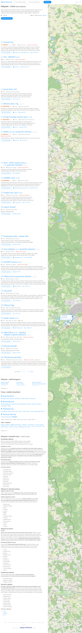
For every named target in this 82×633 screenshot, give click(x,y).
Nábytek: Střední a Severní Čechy (20, 419)
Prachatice (38, 404)
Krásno (15, 426)
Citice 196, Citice (22, 45)
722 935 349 (17, 300)
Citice (12, 424)
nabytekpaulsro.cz (19, 257)
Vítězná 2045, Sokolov (12, 167)
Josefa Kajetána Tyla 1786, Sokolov (15, 337)
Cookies (24, 624)
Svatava (18, 427)
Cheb (2, 417)
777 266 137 (17, 313)
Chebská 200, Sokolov (24, 106)
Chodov (37, 424)
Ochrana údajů (39, 622)
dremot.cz (17, 67)
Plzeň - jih (15, 411)
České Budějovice (6, 404)
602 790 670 (24, 127)
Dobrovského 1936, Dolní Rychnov (27, 119)
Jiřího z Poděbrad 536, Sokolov (14, 307)
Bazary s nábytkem (36, 382)
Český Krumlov (16, 404)
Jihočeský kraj (8, 401)
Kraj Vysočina (8, 396)
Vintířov (28, 427)
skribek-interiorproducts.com (22, 188)
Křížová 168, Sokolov (12, 264)
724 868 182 (29, 328)
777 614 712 (17, 99)
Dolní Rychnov (18, 424)
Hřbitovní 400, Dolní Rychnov (14, 91)
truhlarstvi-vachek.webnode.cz (22, 52)
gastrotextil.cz (18, 286)
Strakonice (4, 406)
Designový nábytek (21, 385)
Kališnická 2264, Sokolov (25, 134)
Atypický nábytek (5, 382)
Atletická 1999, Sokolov (12, 209)
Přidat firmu (22, 622)
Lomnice (33, 426)
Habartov (24, 424)
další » (31, 371)
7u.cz (16, 112)
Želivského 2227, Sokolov (13, 195)
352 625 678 (17, 341)
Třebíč (23, 398)
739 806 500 (17, 173)
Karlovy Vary (8, 417)
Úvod (5, 622)
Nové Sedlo (39, 426)
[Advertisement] (24, 30)
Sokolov (14, 417)
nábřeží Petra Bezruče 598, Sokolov (15, 359)
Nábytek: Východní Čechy (6, 419)
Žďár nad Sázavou (30, 398)
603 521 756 (17, 271)
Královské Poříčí (5, 426)
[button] (66, 323)
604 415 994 (17, 244)
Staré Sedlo (12, 427)
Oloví (43, 426)
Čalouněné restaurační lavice (39, 384)
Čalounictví (3, 385)
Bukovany (8, 424)
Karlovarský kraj (9, 414)
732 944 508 (35, 52)
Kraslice (11, 426)
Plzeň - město (22, 411)
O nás (27, 622)
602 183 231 (23, 112)
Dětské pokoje (35, 385)
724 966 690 (29, 257)
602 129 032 (17, 352)
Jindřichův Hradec (26, 404)
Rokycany (37, 411)
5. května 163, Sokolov (12, 320)
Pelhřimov (17, 398)
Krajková (41, 424)
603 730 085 (17, 213)
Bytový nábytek (20, 384)
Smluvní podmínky (12, 622)
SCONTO (5, 613)
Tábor (9, 406)
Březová (3, 424)
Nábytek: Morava (31, 419)
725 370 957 (24, 140)
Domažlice (4, 411)
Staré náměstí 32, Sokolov (13, 279)
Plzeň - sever (30, 411)
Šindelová (22, 427)
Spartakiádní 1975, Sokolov (13, 293)
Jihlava (12, 398)
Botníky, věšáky (4, 384)
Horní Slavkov (31, 424)
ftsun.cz (16, 127)
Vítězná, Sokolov (11, 251)
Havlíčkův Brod (5, 398)
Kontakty (32, 622)
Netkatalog (8, 2)
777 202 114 (27, 286)
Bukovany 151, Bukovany (13, 348)
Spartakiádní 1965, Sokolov (13, 238)
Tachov (43, 411)
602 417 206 (35, 188)
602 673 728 (25, 67)
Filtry (46, 15)
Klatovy (9, 411)
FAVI (4, 615)
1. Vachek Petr (64, 315)
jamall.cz (17, 140)
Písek (33, 404)
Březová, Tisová (10, 59)
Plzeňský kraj (8, 409)
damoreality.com (19, 328)
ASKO (4, 611)
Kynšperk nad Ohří (22, 426)
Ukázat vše (3, 388)
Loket (29, 426)
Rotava (2, 427)
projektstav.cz (18, 202)
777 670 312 (27, 202)
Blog (35, 628)
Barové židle (19, 382)
